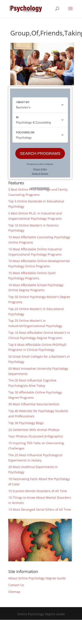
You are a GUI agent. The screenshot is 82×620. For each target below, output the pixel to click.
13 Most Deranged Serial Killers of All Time (39, 509)
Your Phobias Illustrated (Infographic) (35, 436)
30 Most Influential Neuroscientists (33, 404)
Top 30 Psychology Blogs (26, 423)
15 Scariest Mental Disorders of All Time (37, 491)
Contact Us (16, 585)
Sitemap (14, 592)
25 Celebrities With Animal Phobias (34, 430)
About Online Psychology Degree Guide (37, 578)
